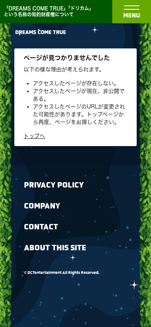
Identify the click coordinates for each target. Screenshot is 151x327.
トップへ (34, 136)
